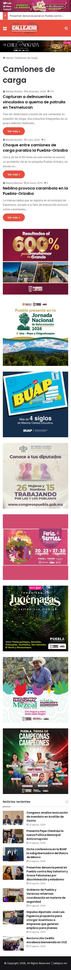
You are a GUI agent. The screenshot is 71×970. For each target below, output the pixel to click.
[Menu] (5, 29)
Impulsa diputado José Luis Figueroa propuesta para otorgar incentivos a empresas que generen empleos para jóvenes (46, 920)
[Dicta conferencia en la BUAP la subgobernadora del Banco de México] (13, 854)
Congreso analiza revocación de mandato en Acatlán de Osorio (47, 817)
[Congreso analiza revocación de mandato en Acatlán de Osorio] (13, 818)
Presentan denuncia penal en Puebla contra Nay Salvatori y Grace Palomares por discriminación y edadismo (47, 873)
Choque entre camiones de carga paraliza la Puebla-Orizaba (35, 147)
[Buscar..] (66, 29)
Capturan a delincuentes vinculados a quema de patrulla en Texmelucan (34, 102)
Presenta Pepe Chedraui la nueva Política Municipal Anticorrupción (45, 835)
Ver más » (14, 131)
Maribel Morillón (14, 91)
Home (9, 57)
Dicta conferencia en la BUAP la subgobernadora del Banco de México (47, 853)
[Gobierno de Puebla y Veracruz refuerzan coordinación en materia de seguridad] (13, 895)
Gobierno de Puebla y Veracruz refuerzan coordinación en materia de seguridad (46, 896)
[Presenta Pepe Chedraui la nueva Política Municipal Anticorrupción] (13, 836)
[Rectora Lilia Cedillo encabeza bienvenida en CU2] (13, 943)
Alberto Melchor (14, 183)
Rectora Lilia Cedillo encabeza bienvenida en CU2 (47, 940)
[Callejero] (24, 28)
